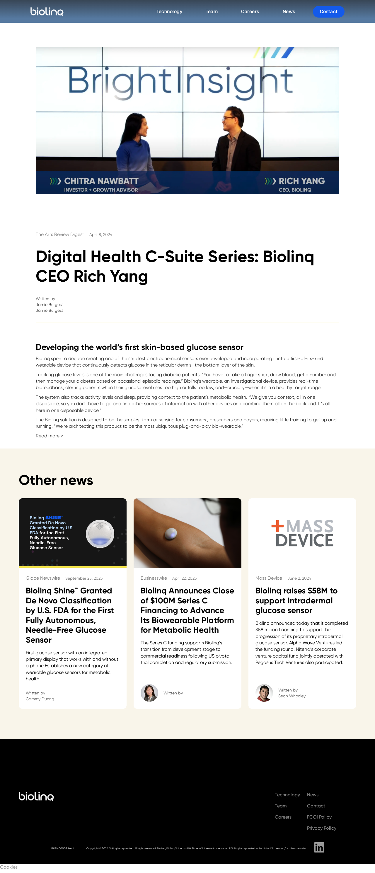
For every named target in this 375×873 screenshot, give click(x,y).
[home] (48, 11)
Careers (250, 11)
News (289, 11)
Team (212, 11)
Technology (169, 11)
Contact (329, 11)
